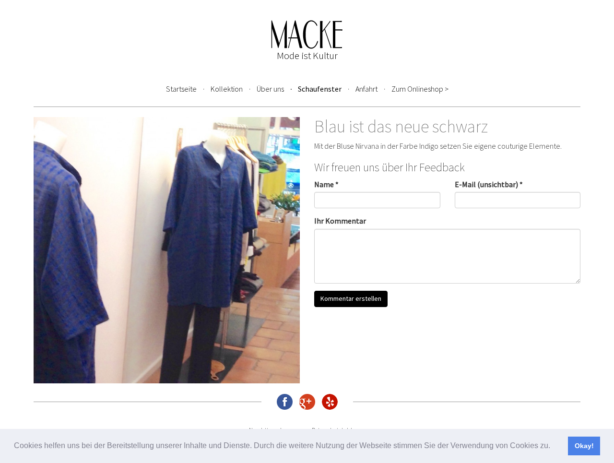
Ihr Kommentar (340, 221)
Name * (326, 184)
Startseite (181, 89)
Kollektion (227, 89)
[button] (553, 446)
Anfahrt (366, 89)
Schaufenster (320, 89)
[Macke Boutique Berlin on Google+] (307, 402)
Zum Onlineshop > (420, 89)
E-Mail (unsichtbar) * (489, 184)
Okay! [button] (584, 446)
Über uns (270, 89)
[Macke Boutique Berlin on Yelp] (330, 402)
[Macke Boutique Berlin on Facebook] (285, 402)
